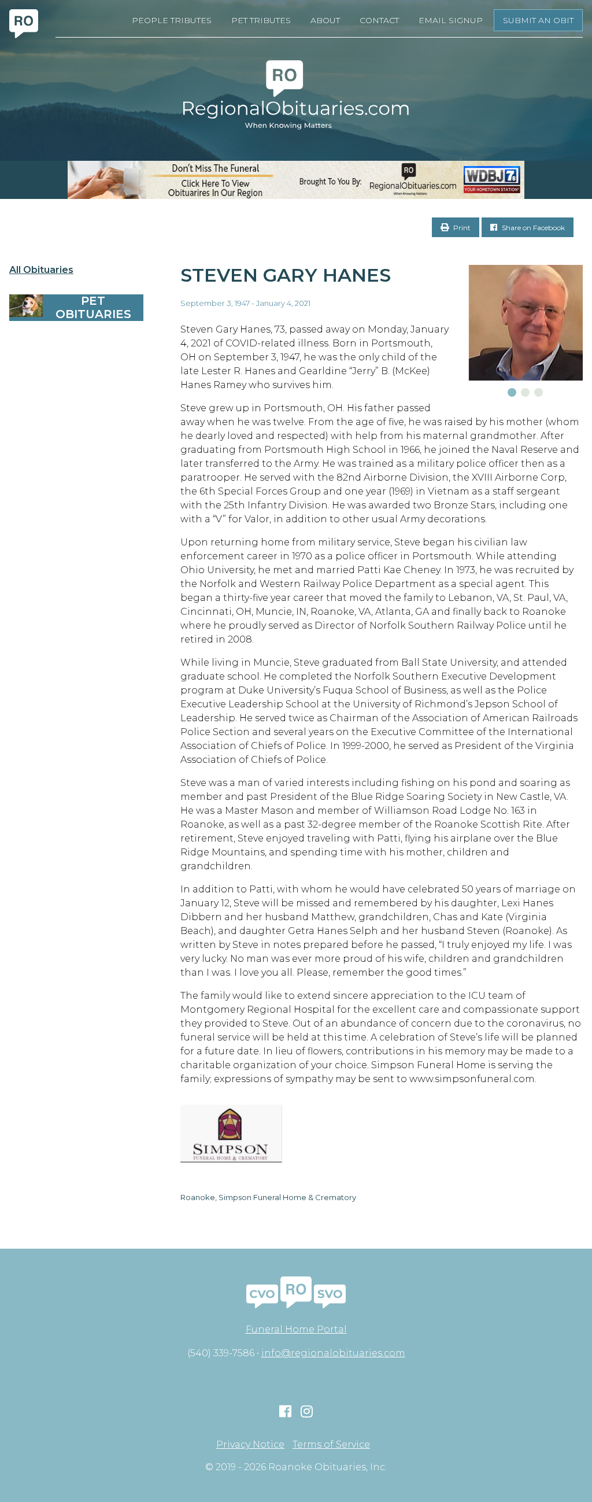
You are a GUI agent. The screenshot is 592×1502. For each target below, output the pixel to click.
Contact (379, 20)
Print (461, 227)
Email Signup (451, 20)
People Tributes (172, 20)
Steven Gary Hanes (285, 275)
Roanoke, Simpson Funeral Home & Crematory (268, 1197)
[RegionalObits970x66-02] (296, 180)
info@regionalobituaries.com (333, 1353)
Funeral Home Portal (296, 1329)
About (325, 20)
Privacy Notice (250, 1445)
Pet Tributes (261, 20)
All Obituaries (41, 270)
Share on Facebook (532, 227)
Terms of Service (331, 1445)
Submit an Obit (538, 20)
